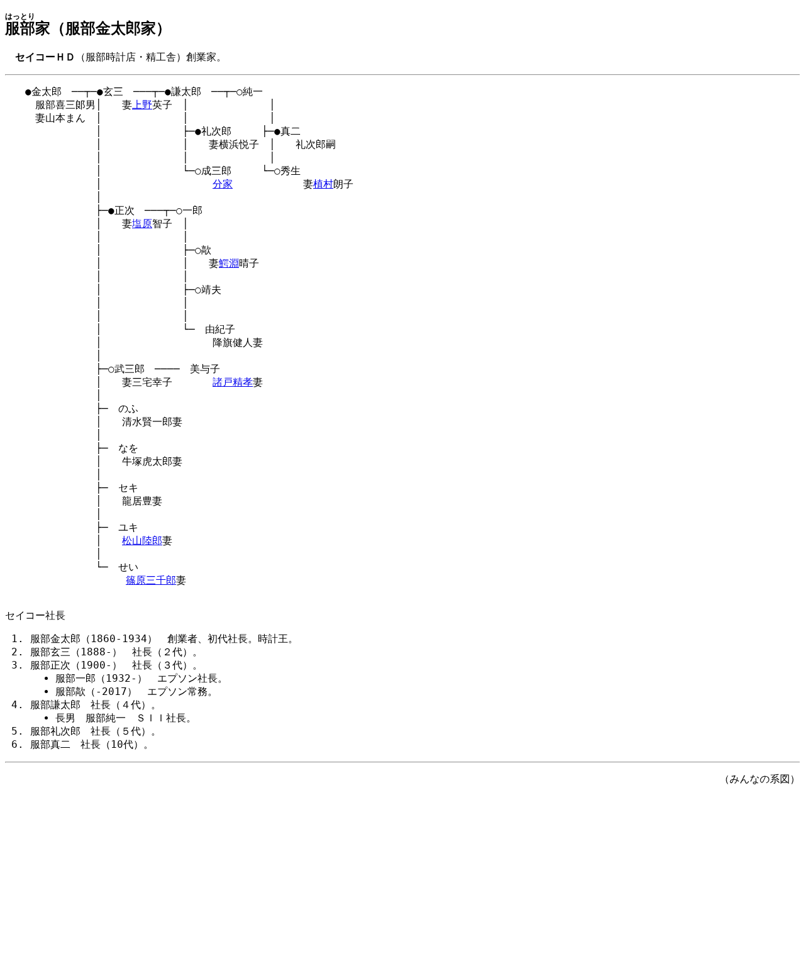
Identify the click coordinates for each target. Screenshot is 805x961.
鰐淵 (229, 263)
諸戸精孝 (233, 382)
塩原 (142, 224)
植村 (323, 184)
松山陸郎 (142, 541)
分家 (223, 184)
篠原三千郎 (151, 580)
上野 (142, 105)
